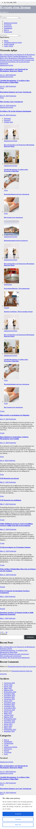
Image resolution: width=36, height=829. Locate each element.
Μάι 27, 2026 (4, 482)
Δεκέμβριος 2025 (9, 695)
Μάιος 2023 (8, 728)
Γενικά (2, 411)
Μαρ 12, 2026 (4, 551)
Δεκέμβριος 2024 (9, 702)
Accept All (18, 814)
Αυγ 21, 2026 (4, 75)
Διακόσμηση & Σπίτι (10, 23)
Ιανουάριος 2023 (9, 731)
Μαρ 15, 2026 (4, 529)
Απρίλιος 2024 (8, 715)
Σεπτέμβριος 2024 (10, 708)
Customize (18, 819)
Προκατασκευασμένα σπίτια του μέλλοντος (22, 666)
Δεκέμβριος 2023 (9, 720)
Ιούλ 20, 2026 (4, 96)
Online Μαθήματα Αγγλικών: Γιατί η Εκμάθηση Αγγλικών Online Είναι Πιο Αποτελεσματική (16, 524)
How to (6, 30)
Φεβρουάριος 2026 (10, 692)
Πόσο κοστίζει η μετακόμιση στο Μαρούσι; (15, 415)
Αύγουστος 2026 (9, 683)
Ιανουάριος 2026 (9, 694)
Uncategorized (8, 743)
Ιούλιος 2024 (8, 711)
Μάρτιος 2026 (8, 690)
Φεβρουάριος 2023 (10, 729)
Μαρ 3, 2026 (4, 596)
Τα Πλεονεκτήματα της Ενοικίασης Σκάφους (15, 547)
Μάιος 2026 (8, 688)
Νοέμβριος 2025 (9, 697)
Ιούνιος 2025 (8, 701)
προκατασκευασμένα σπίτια (13, 42)
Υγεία (2, 88)
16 (6, 632)
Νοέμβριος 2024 (9, 704)
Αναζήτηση (3, 634)
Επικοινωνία (8, 32)
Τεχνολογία (7, 25)
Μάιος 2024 (8, 713)
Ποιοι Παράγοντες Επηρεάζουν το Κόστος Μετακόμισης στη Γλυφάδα (14, 438)
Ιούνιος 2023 (8, 726)
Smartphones (8, 28)
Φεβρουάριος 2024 (10, 719)
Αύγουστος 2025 (9, 699)
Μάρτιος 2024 (8, 717)
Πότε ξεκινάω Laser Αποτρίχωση (11, 102)
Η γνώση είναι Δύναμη (15, 7)
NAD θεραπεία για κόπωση (9, 478)
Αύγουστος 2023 (9, 722)
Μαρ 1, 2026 (4, 618)
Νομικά (6, 308)
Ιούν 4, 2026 (4, 460)
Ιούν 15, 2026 (4, 419)
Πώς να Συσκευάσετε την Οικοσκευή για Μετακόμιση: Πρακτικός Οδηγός (14, 70)
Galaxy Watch (8, 46)
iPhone (6, 41)
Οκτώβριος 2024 (9, 706)
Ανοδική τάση (8, 122)
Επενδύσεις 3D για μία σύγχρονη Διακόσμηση (15, 111)
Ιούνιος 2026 (8, 686)
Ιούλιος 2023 (8, 724)
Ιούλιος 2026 (8, 685)
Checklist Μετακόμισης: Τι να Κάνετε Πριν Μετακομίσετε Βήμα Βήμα (15, 81)
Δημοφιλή (7, 120)
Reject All (18, 824)
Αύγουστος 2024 (9, 710)
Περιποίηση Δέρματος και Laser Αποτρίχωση (15, 92)
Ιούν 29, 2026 (4, 115)
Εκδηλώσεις (8, 26)
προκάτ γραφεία (9, 44)
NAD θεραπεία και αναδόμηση (10, 500)
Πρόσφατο (7, 118)
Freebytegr (12, 75)
